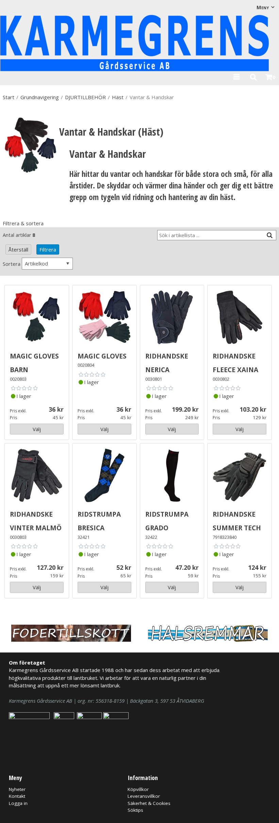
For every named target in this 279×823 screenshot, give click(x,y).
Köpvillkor (138, 789)
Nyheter (17, 789)
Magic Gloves (102, 355)
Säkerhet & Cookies (149, 803)
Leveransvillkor (144, 796)
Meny (263, 7)
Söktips (135, 810)
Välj (37, 429)
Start (8, 97)
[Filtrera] (269, 235)
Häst (118, 97)
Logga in (18, 803)
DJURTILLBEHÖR (85, 97)
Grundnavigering (39, 97)
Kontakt (17, 796)
